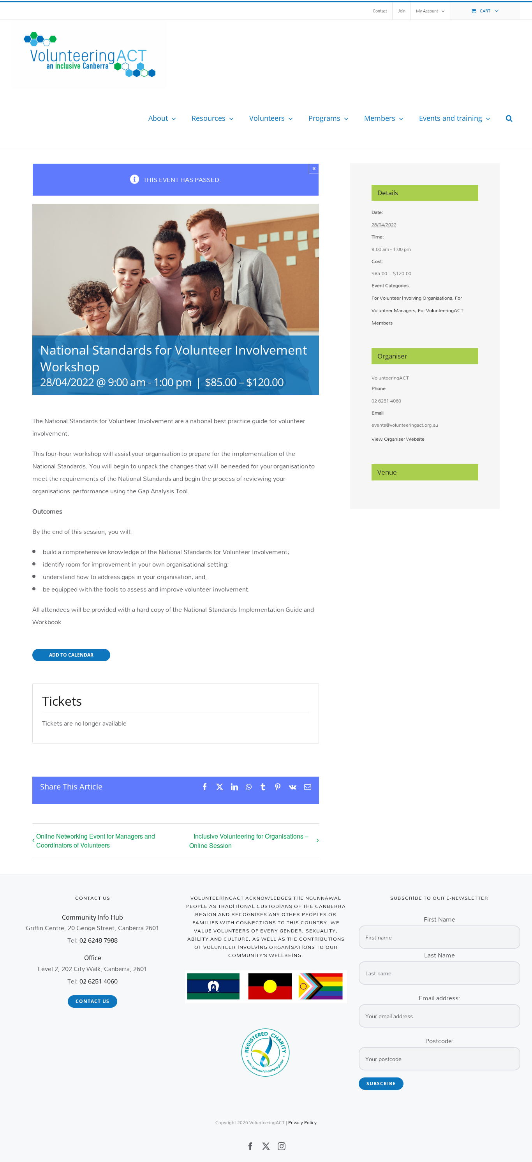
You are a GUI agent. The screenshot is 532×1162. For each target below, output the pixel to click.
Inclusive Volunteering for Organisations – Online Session (248, 841)
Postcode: (439, 1040)
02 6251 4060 (98, 981)
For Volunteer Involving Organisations (412, 298)
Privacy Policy (302, 1122)
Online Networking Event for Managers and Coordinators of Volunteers (95, 840)
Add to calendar (71, 655)
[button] (509, 118)
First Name (439, 919)
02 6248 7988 (98, 940)
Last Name (439, 954)
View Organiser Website (398, 439)
